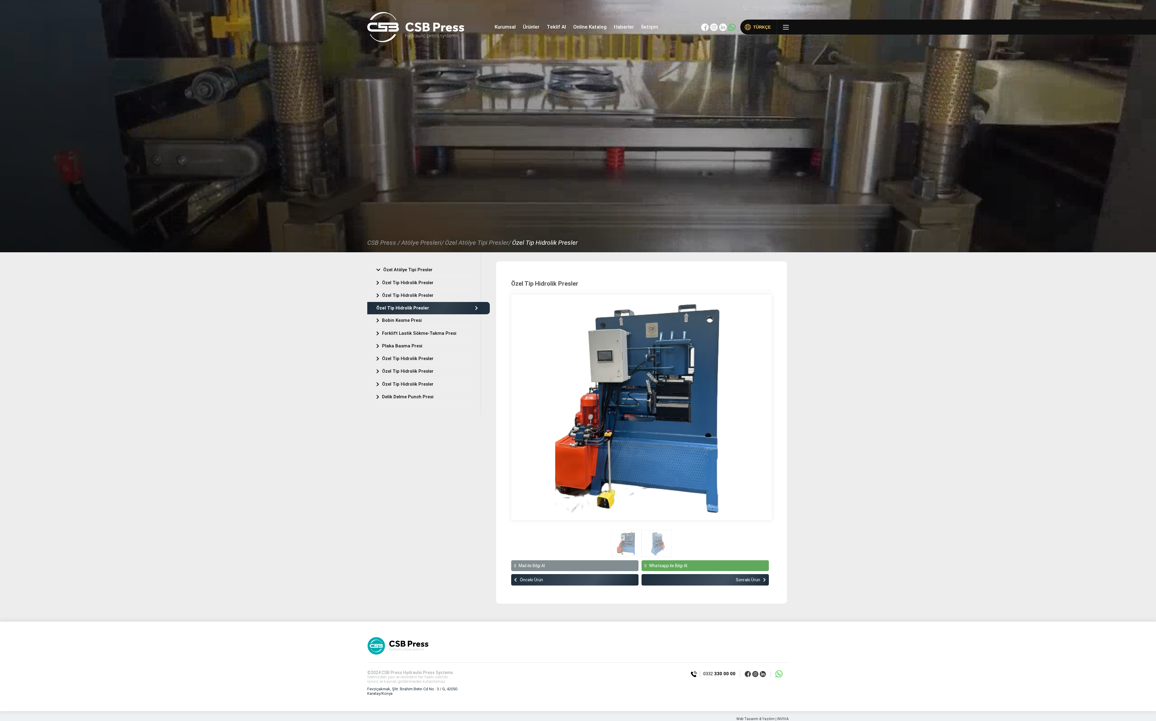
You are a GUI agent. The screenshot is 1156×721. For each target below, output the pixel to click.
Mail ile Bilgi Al (532, 565)
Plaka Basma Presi (402, 346)
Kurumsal (505, 27)
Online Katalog (590, 27)
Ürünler (531, 27)
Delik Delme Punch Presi (408, 396)
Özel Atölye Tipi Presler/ (478, 242)
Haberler (624, 27)
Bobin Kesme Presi (402, 320)
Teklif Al (556, 27)
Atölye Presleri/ (422, 242)
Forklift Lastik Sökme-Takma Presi (419, 333)
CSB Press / (383, 242)
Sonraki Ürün (748, 579)
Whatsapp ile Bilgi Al (668, 565)
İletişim (649, 27)
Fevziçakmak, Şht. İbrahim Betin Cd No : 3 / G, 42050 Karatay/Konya (412, 691)
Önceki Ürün (531, 579)
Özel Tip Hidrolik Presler (545, 242)
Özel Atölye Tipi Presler (408, 269)
